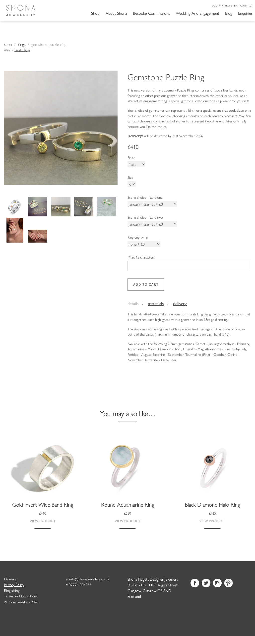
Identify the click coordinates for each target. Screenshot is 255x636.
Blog (228, 13)
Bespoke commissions (151, 13)
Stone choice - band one (145, 197)
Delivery (180, 303)
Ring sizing (11, 590)
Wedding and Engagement (197, 13)
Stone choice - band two (145, 217)
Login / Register (225, 5)
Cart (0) (246, 5)
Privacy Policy (14, 584)
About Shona (116, 13)
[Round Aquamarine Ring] (127, 469)
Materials (156, 303)
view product (43, 521)
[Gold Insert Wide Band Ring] (42, 469)
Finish (131, 157)
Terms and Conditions (21, 596)
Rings (21, 44)
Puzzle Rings (22, 49)
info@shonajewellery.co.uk (89, 579)
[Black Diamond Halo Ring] (212, 469)
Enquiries (245, 13)
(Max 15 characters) (142, 257)
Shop (95, 13)
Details (133, 303)
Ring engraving (138, 237)
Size (130, 177)
